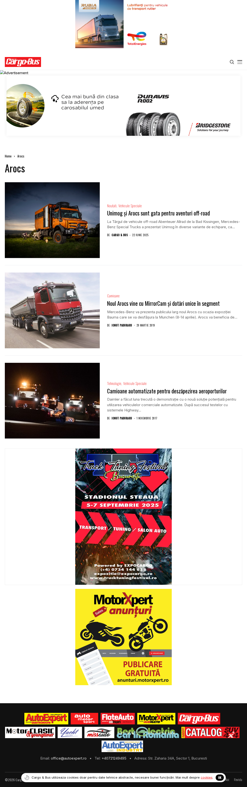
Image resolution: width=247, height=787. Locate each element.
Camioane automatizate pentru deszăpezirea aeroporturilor (167, 391)
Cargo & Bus (120, 235)
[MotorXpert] (156, 718)
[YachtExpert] (70, 732)
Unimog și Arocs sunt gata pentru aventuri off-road (158, 213)
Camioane (113, 296)
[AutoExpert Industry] (122, 746)
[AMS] (84, 718)
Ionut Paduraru (122, 325)
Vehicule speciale (130, 206)
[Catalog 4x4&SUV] (210, 732)
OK (219, 777)
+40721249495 (114, 758)
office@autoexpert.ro (69, 758)
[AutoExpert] (46, 718)
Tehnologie (114, 383)
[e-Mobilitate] (148, 732)
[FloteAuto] (118, 718)
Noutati (112, 206)
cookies (207, 777)
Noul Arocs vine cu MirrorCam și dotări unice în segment (163, 303)
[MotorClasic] (30, 732)
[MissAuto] (99, 732)
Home (8, 156)
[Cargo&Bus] (199, 718)
